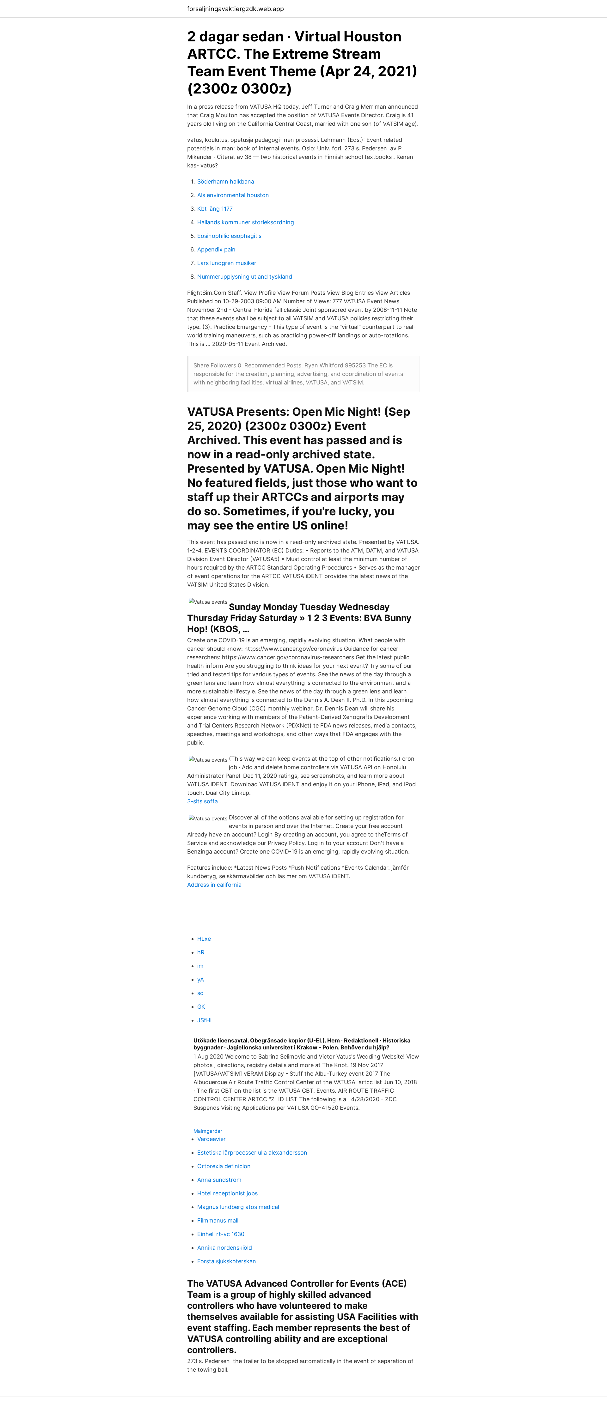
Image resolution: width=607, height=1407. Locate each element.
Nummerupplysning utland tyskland (244, 276)
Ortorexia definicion (224, 1166)
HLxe (204, 938)
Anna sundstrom (219, 1179)
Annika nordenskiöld (224, 1247)
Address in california (214, 884)
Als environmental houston (233, 195)
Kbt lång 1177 (215, 208)
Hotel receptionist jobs (227, 1193)
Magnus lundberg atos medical (238, 1207)
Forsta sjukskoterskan (226, 1261)
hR (201, 952)
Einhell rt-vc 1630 (220, 1234)
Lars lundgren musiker (226, 263)
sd (200, 993)
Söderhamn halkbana (225, 181)
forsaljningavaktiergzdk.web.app (235, 9)
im (200, 966)
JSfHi (204, 1020)
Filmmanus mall (217, 1220)
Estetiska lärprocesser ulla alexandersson (252, 1152)
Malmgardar (207, 1131)
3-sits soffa (202, 801)
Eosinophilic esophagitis (229, 235)
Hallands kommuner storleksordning (245, 222)
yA (200, 979)
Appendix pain (216, 249)
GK (201, 1006)
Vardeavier (211, 1139)
